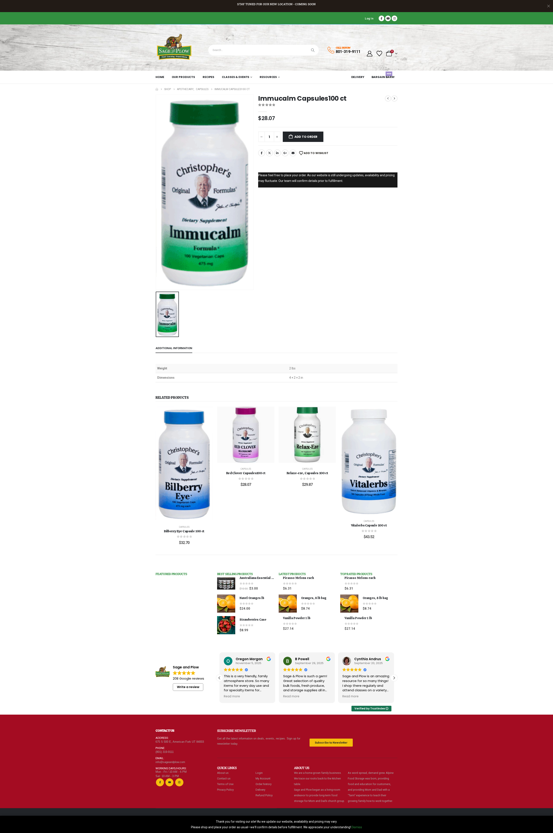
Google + (285, 152)
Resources (268, 77)
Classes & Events (235, 77)
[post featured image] (226, 583)
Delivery (357, 77)
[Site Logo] (174, 47)
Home (160, 77)
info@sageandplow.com (170, 762)
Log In (369, 18)
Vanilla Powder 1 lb (296, 618)
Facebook (261, 152)
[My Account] (369, 53)
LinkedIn (277, 152)
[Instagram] (394, 18)
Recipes (208, 77)
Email (292, 152)
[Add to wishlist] (206, 413)
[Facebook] (381, 18)
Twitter (269, 152)
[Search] (313, 50)
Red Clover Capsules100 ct (245, 473)
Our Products (183, 77)
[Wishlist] (379, 53)
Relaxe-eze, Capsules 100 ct (307, 473)
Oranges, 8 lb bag (313, 598)
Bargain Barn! (383, 76)
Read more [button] (244, 696)
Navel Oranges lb (252, 598)
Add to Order (305, 137)
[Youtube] (388, 18)
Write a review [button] (188, 687)
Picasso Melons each (298, 578)
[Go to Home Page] (157, 89)
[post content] (184, 464)
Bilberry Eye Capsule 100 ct (184, 531)
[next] (394, 98)
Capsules (184, 527)
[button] (394, 678)
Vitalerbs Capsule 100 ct (369, 525)
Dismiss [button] (356, 827)
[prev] (388, 98)
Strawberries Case (253, 620)
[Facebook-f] (160, 782)
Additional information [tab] (174, 348)
